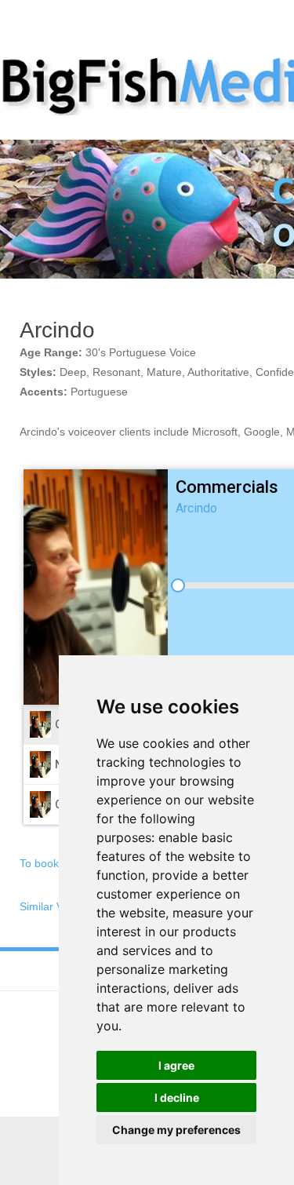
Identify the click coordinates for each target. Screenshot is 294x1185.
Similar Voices (54, 906)
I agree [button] (176, 1065)
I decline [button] (176, 1097)
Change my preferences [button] (176, 1129)
